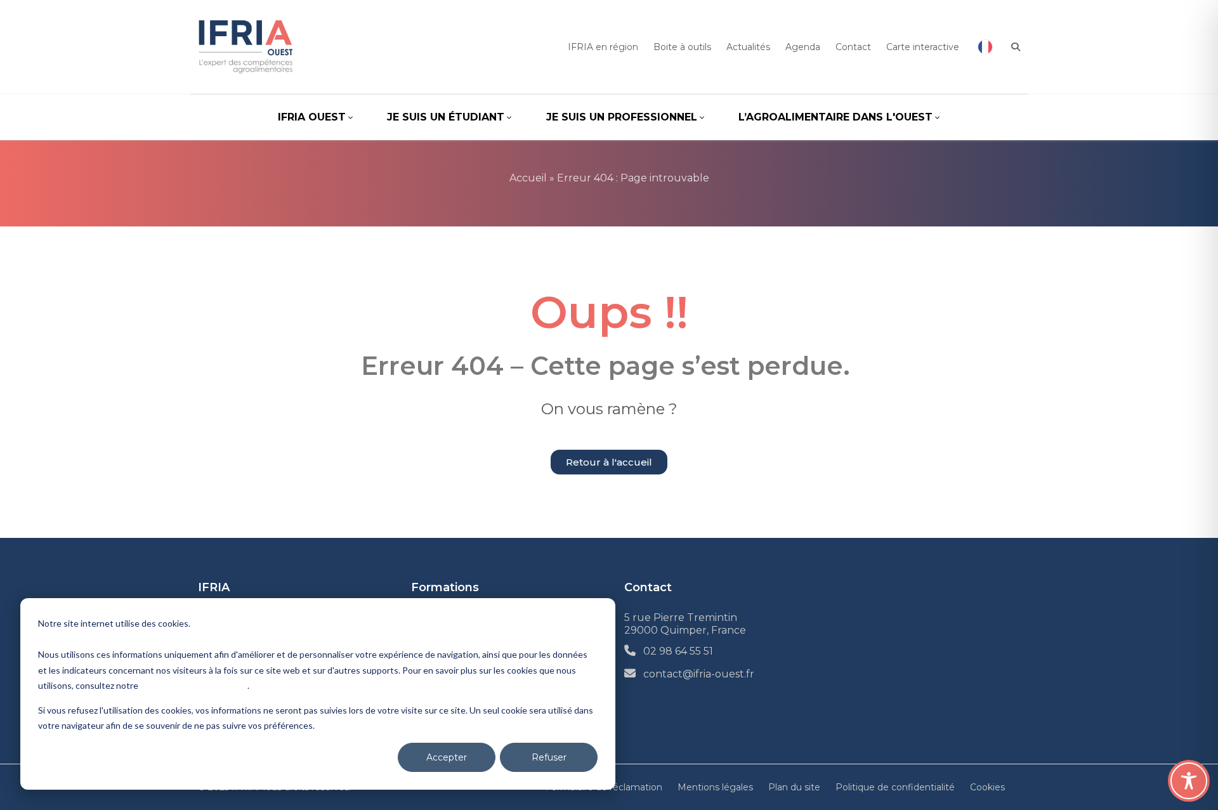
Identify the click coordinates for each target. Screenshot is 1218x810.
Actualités (748, 47)
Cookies (987, 787)
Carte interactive (922, 47)
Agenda (802, 47)
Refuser (549, 757)
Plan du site (794, 787)
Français (985, 46)
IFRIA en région (603, 47)
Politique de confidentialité (193, 685)
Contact (853, 47)
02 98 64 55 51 (678, 651)
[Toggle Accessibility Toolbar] (1188, 780)
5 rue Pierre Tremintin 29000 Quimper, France (685, 623)
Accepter (446, 757)
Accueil (528, 178)
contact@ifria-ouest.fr (698, 674)
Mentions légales (715, 787)
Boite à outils (682, 47)
